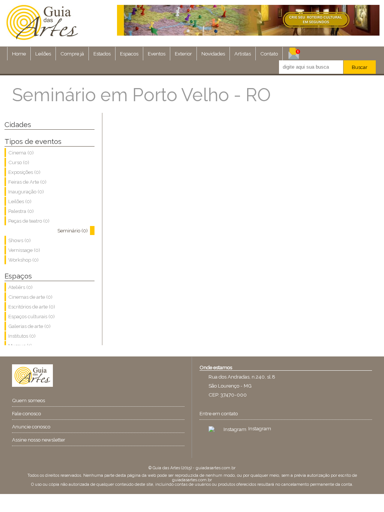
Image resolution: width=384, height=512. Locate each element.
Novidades (213, 54)
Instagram (259, 428)
